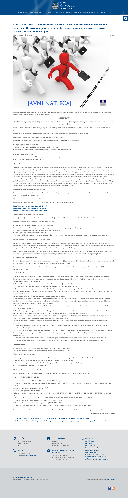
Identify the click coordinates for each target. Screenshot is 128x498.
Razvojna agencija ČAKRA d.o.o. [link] (95, 448)
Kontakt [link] (29, 477)
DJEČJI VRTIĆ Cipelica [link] (92, 450)
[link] (125, 18)
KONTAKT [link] (103, 12)
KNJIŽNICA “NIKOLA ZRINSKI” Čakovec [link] (97, 457)
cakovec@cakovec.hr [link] (29, 455)
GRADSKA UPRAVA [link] (35, 12)
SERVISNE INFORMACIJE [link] (89, 12)
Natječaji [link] (29, 35)
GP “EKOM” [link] (88, 443)
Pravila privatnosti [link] (19, 477)
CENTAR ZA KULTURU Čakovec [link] (94, 455)
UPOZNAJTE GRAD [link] (23, 12)
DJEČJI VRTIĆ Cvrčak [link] (91, 452)
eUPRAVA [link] (76, 12)
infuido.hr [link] (111, 479)
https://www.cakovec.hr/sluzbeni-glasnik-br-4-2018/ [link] (30, 210)
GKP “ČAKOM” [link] (89, 441)
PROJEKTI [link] (68, 12)
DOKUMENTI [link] (48, 12)
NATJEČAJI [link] (59, 12)
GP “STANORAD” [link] (90, 446)
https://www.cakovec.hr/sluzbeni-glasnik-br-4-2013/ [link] (30, 208)
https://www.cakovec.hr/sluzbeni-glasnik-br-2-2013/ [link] (30, 206)
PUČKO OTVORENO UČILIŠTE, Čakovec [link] (97, 459)
